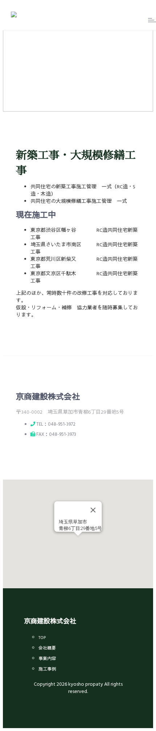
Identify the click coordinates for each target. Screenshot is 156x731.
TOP (42, 638)
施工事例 (47, 669)
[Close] (93, 510)
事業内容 (47, 659)
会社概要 (47, 648)
